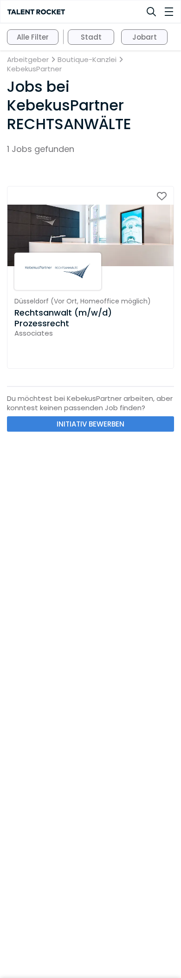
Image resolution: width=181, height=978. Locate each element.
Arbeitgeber (28, 59)
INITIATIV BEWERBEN (90, 424)
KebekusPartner (34, 69)
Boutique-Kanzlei (87, 59)
